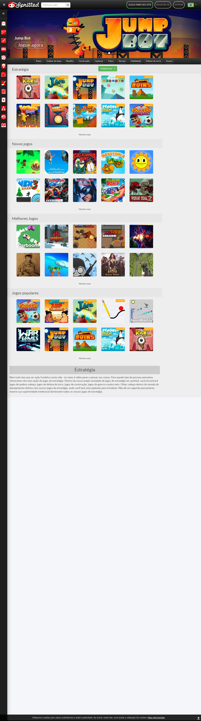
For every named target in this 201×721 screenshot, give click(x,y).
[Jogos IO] (3, 125)
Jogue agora (30, 45)
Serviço (122, 61)
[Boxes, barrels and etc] (85, 115)
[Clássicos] (3, 23)
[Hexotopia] (113, 162)
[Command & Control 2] (85, 264)
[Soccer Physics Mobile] (141, 115)
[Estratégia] (3, 66)
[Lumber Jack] (56, 87)
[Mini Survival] (28, 162)
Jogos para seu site (139, 5)
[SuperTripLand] (141, 162)
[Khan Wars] (113, 264)
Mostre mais (85, 135)
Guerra (169, 61)
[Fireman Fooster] (28, 115)
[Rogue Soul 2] (141, 190)
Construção (84, 61)
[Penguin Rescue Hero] (113, 115)
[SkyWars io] (56, 264)
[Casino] (3, 99)
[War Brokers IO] (56, 236)
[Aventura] (3, 40)
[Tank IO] (85, 236)
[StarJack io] (141, 236)
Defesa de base (53, 61)
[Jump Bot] (85, 87)
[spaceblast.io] (141, 311)
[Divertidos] (3, 116)
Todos (38, 61)
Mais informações (156, 718)
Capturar (99, 61)
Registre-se (163, 5)
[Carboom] (28, 236)
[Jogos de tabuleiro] (3, 91)
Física (111, 61)
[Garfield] (85, 162)
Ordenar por (106, 69)
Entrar (179, 5)
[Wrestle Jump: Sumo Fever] (56, 311)
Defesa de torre (153, 61)
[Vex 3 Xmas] (28, 190)
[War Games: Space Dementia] (28, 339)
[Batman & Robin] (85, 190)
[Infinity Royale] (141, 264)
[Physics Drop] (113, 311)
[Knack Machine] (56, 115)
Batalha (69, 61)
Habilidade (136, 61)
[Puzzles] (3, 74)
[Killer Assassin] (113, 236)
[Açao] (3, 32)
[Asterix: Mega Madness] (113, 190)
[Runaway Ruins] (141, 87)
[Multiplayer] (3, 108)
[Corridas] (3, 49)
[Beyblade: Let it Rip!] (56, 190)
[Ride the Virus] (28, 87)
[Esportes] (3, 57)
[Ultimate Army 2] (28, 264)
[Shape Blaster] (113, 87)
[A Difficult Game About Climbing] (56, 162)
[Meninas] (3, 83)
